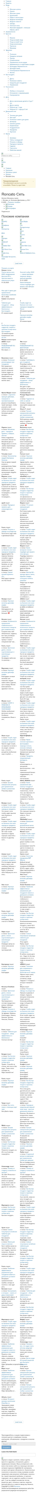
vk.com (4, 337)
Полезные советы (16, 81)
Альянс (22, 235)
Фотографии (11, 208)
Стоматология (14, 60)
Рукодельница (25, 227)
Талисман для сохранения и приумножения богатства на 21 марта (27, 969)
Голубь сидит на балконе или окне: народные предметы (27, 305)
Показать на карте (8, 268)
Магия (8, 134)
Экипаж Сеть (24, 249)
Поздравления (15, 128)
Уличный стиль (15, 25)
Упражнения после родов (18, 62)
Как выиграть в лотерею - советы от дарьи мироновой (9, 1293)
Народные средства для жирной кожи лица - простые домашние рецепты (27, 1108)
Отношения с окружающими (19, 93)
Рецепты (8, 3)
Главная (8, 1)
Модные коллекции (16, 19)
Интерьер (13, 121)
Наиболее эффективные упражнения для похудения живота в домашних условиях (27, 891)
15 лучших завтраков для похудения (26, 507)
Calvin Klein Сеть (25, 246)
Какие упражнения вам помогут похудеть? (26, 784)
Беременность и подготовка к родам (22, 64)
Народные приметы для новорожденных (8, 507)
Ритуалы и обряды (16, 142)
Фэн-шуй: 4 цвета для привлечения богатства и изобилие (9, 292)
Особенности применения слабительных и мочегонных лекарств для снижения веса (9, 625)
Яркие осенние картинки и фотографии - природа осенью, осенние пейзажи (26, 744)
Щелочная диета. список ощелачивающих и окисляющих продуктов (8, 652)
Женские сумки (15, 13)
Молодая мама (15, 68)
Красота (8, 34)
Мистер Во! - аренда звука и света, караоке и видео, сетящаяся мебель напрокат (27, 576)
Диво (3, 233)
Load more (18, 263)
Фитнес (12, 72)
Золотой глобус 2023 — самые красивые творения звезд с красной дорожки (27, 275)
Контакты (17, 1486)
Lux (21, 225)
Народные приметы (16, 144)
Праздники (13, 130)
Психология (10, 87)
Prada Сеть (5, 253)
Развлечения (14, 126)
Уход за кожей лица (16, 40)
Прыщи (12, 58)
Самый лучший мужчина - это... (8, 574)
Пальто (12, 11)
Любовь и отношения (17, 91)
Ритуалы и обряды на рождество (9, 530)
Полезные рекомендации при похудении (8, 362)
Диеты (12, 79)
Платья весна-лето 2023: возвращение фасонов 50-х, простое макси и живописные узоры (8, 276)
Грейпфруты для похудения (27, 361)
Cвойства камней (15, 150)
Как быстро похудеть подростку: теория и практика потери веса (9, 327)
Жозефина (5, 225)
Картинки (13, 132)
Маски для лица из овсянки (8, 1243)
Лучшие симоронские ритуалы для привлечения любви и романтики (27, 414)
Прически (13, 46)
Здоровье (9, 50)
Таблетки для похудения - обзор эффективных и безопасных (8, 306)
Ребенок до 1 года (16, 107)
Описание (10, 204)
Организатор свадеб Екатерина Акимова (9, 458)
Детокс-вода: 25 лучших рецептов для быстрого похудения (27, 1361)
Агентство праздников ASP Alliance (26, 858)
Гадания (12, 146)
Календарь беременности (18, 66)
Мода (7, 5)
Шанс (22, 231)
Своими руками (15, 123)
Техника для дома (16, 115)
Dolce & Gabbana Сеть (27, 253)
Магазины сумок (11, 172)
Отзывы (9, 206)
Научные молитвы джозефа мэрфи (26, 316)
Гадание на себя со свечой (27, 400)
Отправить (6, 1447)
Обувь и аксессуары (16, 17)
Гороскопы (13, 148)
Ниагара (4, 238)
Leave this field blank (9, 1452)
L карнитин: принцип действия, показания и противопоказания (9, 398)
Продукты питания (16, 56)
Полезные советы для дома (19, 119)
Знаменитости (10, 32)
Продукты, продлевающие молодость (26, 758)
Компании (9, 170)
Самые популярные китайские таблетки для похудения (27, 936)
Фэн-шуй (13, 117)
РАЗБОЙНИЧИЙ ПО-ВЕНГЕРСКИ (8, 347)
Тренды (12, 23)
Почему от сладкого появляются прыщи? (9, 1170)
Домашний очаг (11, 111)
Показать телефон (14, 202)
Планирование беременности (20, 70)
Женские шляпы (15, 9)
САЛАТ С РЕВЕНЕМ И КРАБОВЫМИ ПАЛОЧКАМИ (8, 706)
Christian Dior (6, 246)
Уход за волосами (16, 44)
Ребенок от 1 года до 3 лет (19, 109)
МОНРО (4, 221)
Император (5, 229)
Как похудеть (10, 74)
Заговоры (13, 138)
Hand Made (24, 221)
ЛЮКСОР (5, 242)
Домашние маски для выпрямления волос (27, 823)
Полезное (13, 54)
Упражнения (14, 85)
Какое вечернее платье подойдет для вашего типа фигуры (27, 284)
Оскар (22, 238)
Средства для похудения (18, 83)
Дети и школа (14, 105)
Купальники (14, 15)
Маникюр (13, 48)
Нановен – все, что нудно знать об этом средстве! (27, 1346)
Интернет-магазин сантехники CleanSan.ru (8, 1401)
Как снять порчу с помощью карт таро (9, 1107)
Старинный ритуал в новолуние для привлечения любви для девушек (27, 1157)
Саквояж (23, 242)
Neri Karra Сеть (7, 249)
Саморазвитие (15, 95)
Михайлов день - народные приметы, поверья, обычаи (8, 432)
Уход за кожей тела (16, 42)
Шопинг (8, 174)
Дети (7, 97)
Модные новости (15, 21)
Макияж (12, 38)
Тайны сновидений (16, 140)
